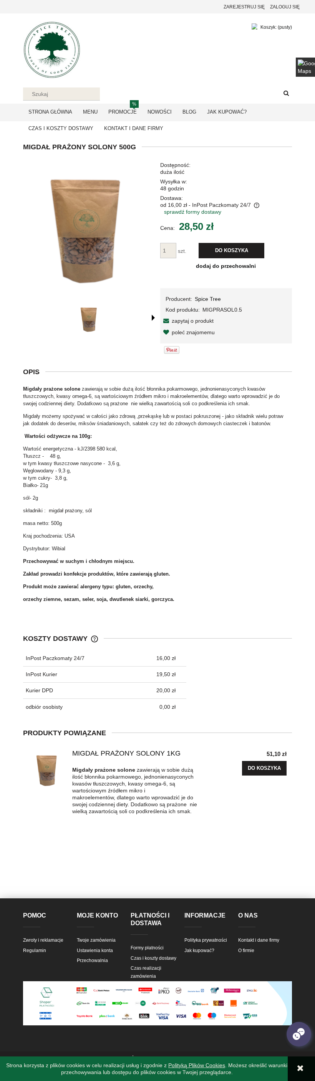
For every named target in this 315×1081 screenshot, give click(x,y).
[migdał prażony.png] (89, 318)
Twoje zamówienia (96, 940)
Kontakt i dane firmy (258, 940)
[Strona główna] (52, 49)
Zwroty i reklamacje (43, 940)
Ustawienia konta (95, 950)
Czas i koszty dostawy (153, 958)
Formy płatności (147, 948)
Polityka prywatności (205, 940)
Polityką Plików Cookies (196, 1065)
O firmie (246, 950)
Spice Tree (208, 299)
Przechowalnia (92, 960)
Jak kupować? (199, 950)
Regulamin (34, 950)
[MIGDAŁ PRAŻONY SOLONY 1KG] (47, 769)
